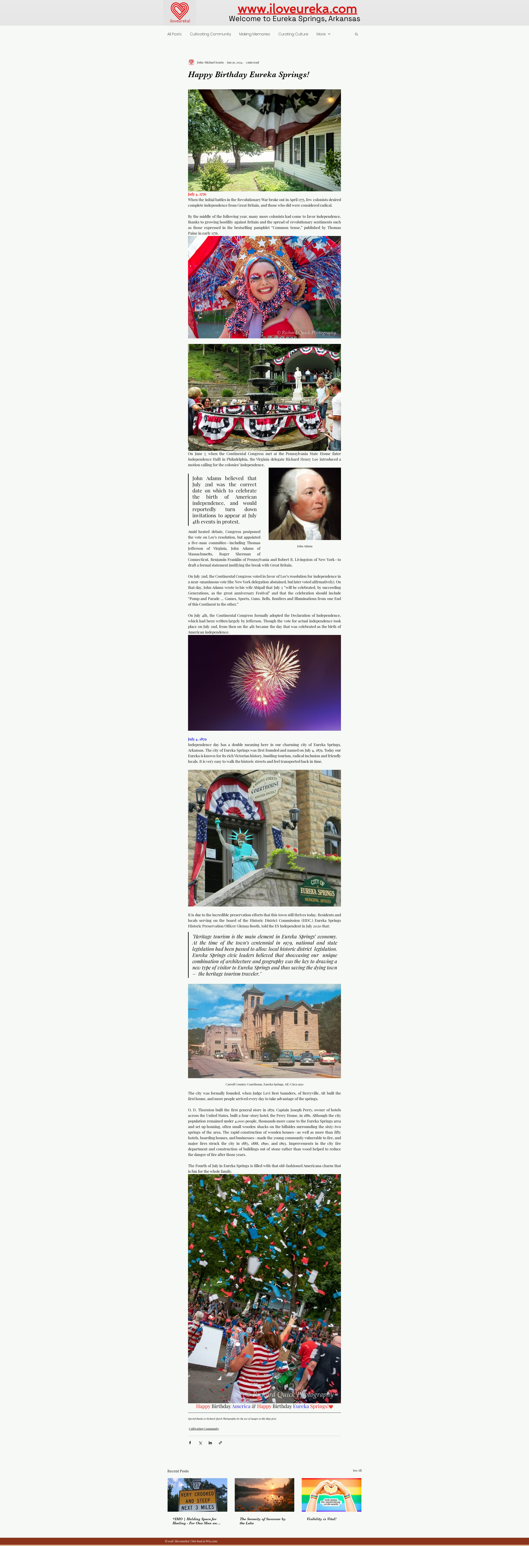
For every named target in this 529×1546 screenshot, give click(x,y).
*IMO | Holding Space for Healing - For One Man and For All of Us (196, 1521)
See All (357, 1470)
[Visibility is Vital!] (331, 1495)
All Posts (174, 34)
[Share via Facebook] (190, 1443)
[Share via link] (220, 1443)
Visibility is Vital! (321, 1519)
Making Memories (254, 34)
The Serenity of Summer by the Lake (263, 1521)
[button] (356, 34)
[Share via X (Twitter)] (200, 1443)
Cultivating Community (210, 34)
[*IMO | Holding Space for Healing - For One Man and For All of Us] (197, 1495)
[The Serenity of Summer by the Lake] (264, 1495)
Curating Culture (293, 34)
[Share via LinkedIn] (210, 1443)
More (321, 34)
